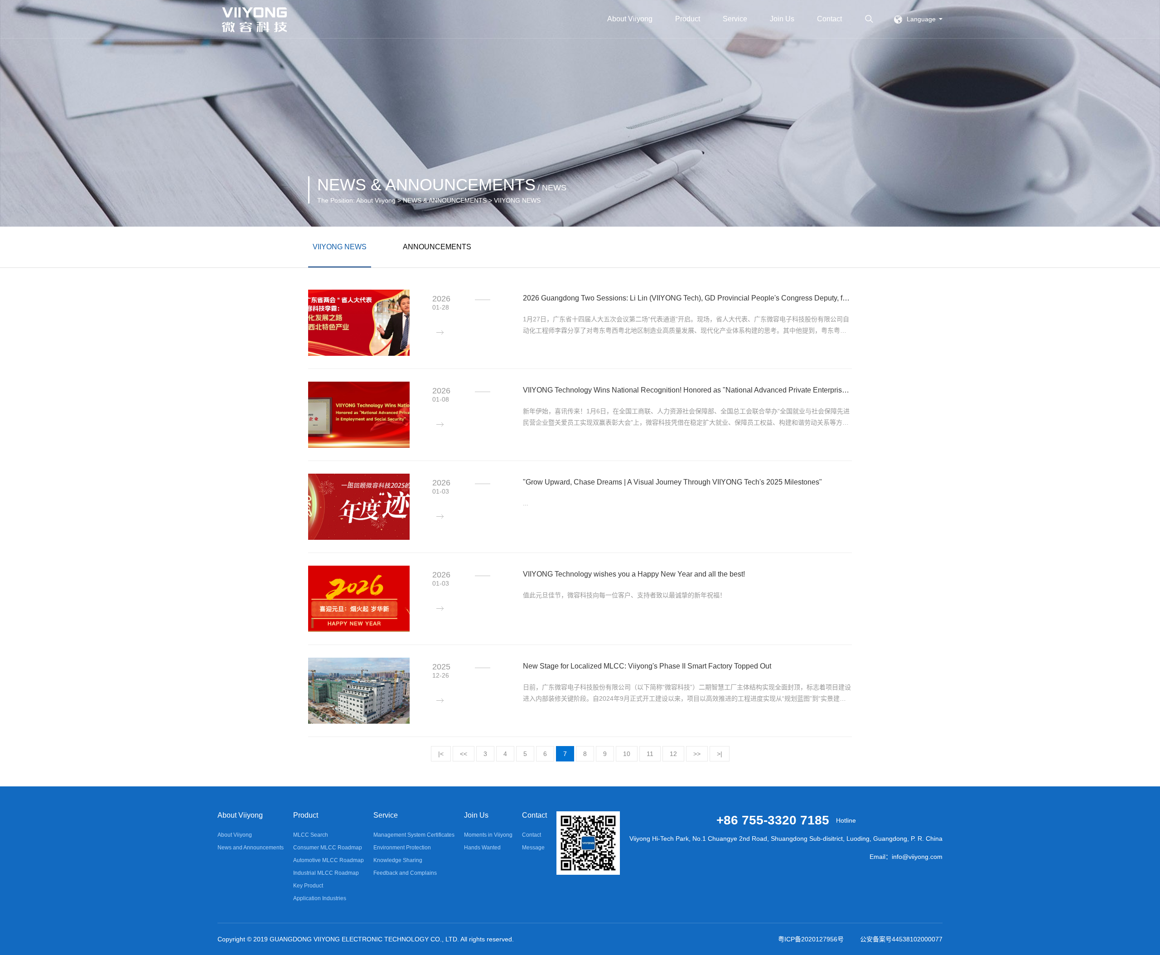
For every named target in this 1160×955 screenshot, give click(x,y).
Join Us (782, 19)
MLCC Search (310, 835)
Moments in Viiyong (488, 835)
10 (626, 753)
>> (697, 753)
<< (463, 753)
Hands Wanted (482, 847)
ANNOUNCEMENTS (437, 247)
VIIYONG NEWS (340, 247)
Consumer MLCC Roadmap (327, 847)
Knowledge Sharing (397, 860)
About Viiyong (629, 19)
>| (719, 753)
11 (650, 753)
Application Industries (319, 898)
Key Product (308, 885)
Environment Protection (402, 847)
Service (735, 19)
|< (441, 753)
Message (533, 847)
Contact (829, 19)
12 (673, 753)
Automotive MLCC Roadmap (328, 860)
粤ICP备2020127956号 (811, 939)
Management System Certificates (413, 835)
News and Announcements (251, 847)
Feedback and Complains (405, 873)
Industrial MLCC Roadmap (326, 873)
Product (687, 19)
